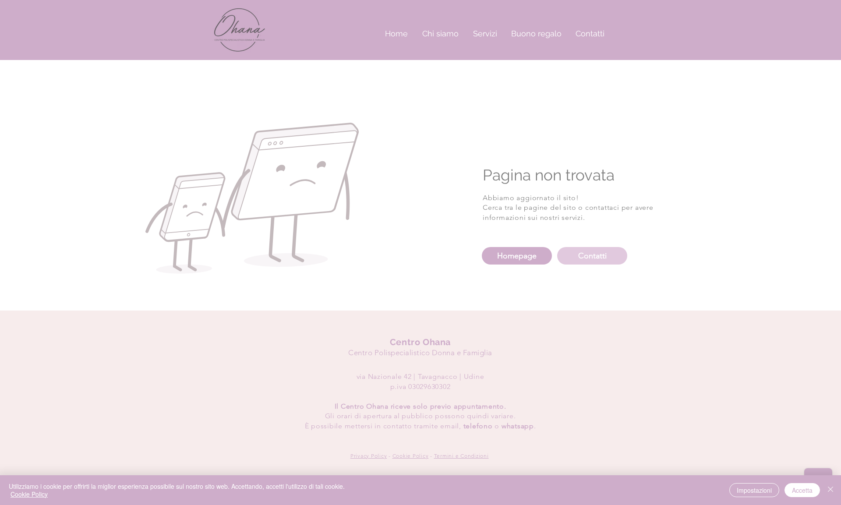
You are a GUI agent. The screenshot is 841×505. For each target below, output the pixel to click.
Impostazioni (754, 490)
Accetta (802, 490)
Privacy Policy (368, 455)
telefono (478, 426)
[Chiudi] (830, 490)
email (449, 426)
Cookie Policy (410, 455)
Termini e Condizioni (461, 455)
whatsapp (518, 426)
